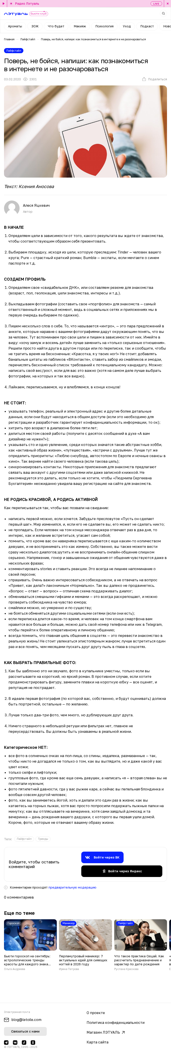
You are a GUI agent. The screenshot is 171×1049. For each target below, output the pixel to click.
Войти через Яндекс (125, 871)
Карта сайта (97, 1042)
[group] (24, 839)
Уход (127, 26)
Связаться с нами (25, 1031)
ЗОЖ (35, 26)
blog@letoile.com (26, 1019)
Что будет (56, 26)
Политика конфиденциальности (116, 1022)
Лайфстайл (27, 39)
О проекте (96, 1013)
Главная (9, 39)
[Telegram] (6, 1042)
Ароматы (15, 26)
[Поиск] (163, 13)
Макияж (80, 26)
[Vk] (15, 1042)
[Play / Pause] (3, 3)
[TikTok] (24, 1042)
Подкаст (147, 26)
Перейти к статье (30, 945)
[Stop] (167, 3)
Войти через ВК (107, 857)
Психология (104, 26)
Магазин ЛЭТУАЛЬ (103, 1032)
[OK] (33, 1042)
